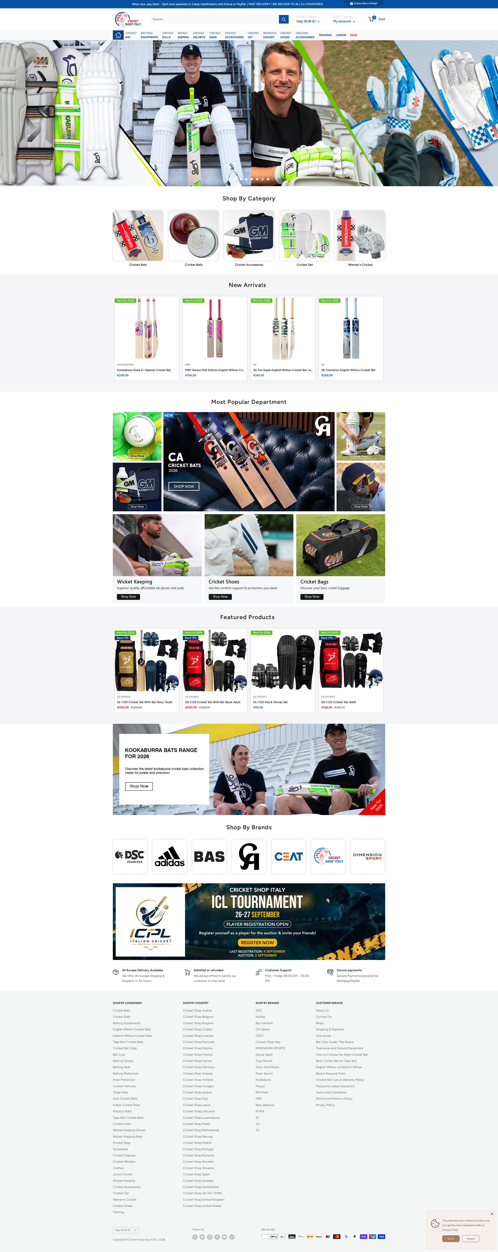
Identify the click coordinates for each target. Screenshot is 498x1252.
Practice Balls (122, 1111)
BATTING (149, 35)
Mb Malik (262, 1092)
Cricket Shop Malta (196, 1124)
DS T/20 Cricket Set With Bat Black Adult (212, 702)
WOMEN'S (269, 35)
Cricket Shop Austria (197, 1010)
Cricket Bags (122, 1143)
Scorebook (120, 1149)
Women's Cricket (125, 1199)
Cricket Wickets (124, 1161)
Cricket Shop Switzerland (201, 1187)
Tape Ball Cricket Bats (128, 1042)
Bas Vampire (264, 1023)
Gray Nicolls (264, 1061)
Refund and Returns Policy (334, 1098)
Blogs (320, 1023)
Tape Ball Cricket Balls (128, 1118)
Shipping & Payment (330, 1029)
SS (254, 364)
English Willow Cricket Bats (132, 1029)
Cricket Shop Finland (197, 1054)
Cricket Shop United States (202, 1206)
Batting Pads (121, 1067)
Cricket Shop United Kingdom (204, 1199)
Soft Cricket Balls (125, 1098)
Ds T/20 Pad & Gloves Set (270, 702)
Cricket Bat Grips (125, 1048)
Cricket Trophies (124, 1155)
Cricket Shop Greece (197, 1073)
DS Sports (124, 696)
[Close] (492, 1214)
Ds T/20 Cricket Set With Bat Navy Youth (144, 702)
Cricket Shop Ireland (197, 1092)
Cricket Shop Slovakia (198, 1161)
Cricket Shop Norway (198, 1136)
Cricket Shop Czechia (198, 1036)
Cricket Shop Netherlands (201, 1130)
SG (258, 1124)
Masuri (260, 1086)
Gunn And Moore (267, 1067)
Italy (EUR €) (122, 1230)
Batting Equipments (126, 1023)
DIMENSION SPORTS (270, 1048)
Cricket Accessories (127, 1187)
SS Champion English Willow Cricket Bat (348, 370)
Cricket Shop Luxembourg (201, 1118)
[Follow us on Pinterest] (217, 1237)
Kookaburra (125, 364)
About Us (322, 1010)
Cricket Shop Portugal (198, 1149)
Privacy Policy (325, 1105)
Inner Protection (124, 1080)
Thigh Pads (120, 1092)
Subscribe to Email (365, 3)
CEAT (260, 1036)
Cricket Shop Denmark (199, 1042)
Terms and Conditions (331, 1092)
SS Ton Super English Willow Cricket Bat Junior (283, 370)
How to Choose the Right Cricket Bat (342, 1054)
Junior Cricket (122, 1174)
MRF (187, 364)
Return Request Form (330, 1073)
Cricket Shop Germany (199, 1067)
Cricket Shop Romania (198, 1155)
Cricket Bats (121, 1010)
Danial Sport (264, 1054)
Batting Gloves (123, 1061)
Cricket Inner (122, 1124)
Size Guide (323, 1036)
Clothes (118, 1168)
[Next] (385, 234)
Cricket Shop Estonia (197, 1048)
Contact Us (324, 1017)
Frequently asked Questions (335, 1086)
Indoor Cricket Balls (126, 1105)
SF (257, 1118)
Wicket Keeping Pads (127, 1136)
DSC (259, 1010)
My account (342, 21)
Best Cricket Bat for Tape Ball (336, 1061)
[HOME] (118, 32)
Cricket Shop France (197, 1061)
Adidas (260, 1017)
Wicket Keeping (124, 1181)
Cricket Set (121, 1193)
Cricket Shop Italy (195, 1098)
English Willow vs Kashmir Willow (339, 1067)
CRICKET (131, 35)
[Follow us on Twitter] (202, 1237)
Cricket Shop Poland (197, 1143)
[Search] (284, 19)
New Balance (265, 1105)
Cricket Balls (121, 1017)
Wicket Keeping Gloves (129, 1130)
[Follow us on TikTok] (232, 1237)
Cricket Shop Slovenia (198, 1168)
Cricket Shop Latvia (196, 1105)
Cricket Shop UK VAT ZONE (202, 1193)
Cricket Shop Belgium (198, 1017)
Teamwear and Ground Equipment (339, 1048)
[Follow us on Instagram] (209, 1237)
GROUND (305, 35)
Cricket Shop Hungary (198, 1086)
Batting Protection (125, 1073)
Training (118, 1212)
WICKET (183, 35)
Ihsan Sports (264, 1073)
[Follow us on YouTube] (224, 1237)
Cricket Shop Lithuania (199, 1111)
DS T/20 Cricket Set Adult (338, 702)
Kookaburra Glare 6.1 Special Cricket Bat (144, 370)
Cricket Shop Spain (196, 1174)
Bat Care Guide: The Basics (334, 1042)
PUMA (260, 1111)
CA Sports (263, 1029)
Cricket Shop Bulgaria (198, 1023)
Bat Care (119, 1054)
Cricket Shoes (122, 1206)
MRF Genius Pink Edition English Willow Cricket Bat (215, 370)
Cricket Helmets (124, 1086)
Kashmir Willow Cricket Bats (132, 1036)
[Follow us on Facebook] (195, 1237)
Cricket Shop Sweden (198, 1181)
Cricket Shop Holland (198, 1080)
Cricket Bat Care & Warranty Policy (340, 1080)
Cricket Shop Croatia (197, 1029)
